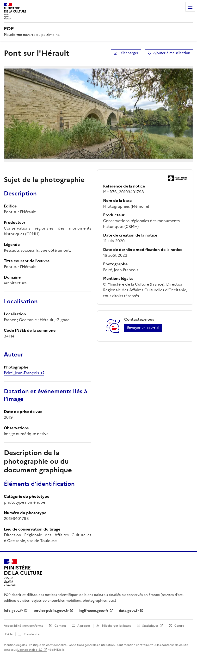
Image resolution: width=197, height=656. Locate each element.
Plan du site (31, 634)
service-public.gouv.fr (51, 610)
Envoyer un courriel (143, 327)
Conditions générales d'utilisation (92, 645)
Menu (190, 7)
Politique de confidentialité (48, 645)
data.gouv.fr (129, 610)
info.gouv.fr (13, 610)
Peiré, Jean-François (21, 373)
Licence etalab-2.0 (29, 650)
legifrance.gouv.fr (93, 610)
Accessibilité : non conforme (23, 626)
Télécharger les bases (116, 626)
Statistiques (150, 626)
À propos (83, 626)
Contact (60, 626)
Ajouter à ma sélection (171, 53)
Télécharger (128, 53)
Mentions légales (15, 645)
